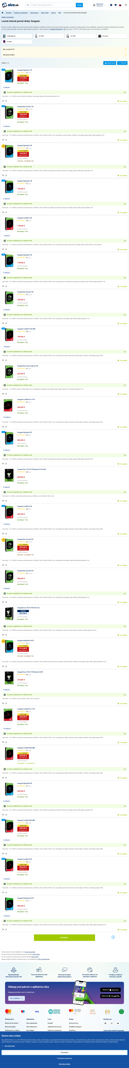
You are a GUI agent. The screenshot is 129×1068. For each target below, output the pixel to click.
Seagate (8, 13)
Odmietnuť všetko (64, 1064)
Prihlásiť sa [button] (100, 6)
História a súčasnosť (54, 1030)
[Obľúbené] (115, 5)
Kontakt (50, 1023)
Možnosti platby (10, 1027)
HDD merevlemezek (43, 959)
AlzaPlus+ (72, 1030)
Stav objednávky (31, 1023)
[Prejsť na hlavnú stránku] (10, 5)
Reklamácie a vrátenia (12, 1030)
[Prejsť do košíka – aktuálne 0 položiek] (125, 5)
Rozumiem (64, 1052)
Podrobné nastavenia (64, 1058)
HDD (59, 13)
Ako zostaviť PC (9, 49)
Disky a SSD (45, 13)
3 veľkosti (6, 126)
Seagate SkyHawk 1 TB (57, 29)
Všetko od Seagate (8, 17)
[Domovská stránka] (2, 13)
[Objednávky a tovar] (111, 5)
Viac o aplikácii (15, 998)
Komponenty (34, 13)
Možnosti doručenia (11, 1023)
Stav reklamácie (31, 1027)
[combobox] (50, 5)
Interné (53, 13)
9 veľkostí (6, 487)
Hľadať (79, 5)
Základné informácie (54, 1027)
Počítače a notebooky (21, 13)
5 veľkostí (6, 87)
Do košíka (123, 101)
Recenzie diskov (9, 55)
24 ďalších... (64, 938)
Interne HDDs (36, 954)
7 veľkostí (6, 236)
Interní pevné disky (30, 952)
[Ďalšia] (113, 937)
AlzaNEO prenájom (75, 1027)
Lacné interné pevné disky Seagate (75, 13)
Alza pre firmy (73, 1023)
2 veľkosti (6, 840)
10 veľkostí (6, 417)
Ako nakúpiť (30, 1030)
